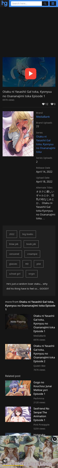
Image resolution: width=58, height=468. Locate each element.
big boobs (27, 234)
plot (39, 263)
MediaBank (43, 116)
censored (14, 253)
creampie (32, 253)
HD (27, 263)
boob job (31, 244)
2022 (11, 234)
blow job (13, 244)
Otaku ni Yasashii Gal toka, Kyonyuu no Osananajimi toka (45, 144)
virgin (32, 273)
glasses (13, 263)
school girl (14, 273)
